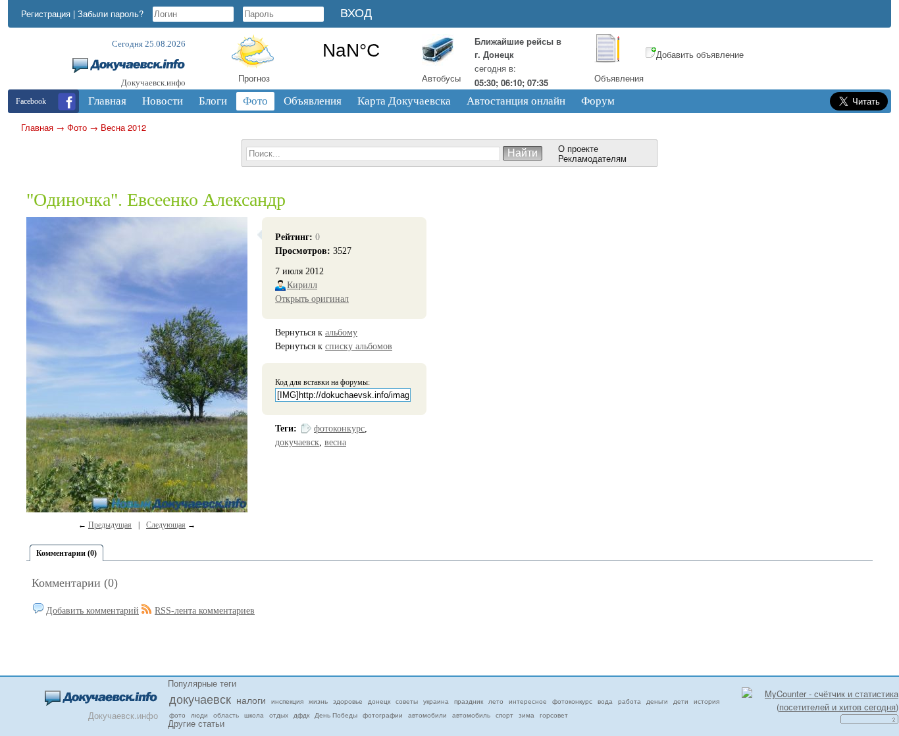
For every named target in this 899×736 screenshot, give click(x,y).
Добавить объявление (700, 54)
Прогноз (254, 78)
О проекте (578, 148)
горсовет (554, 715)
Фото (77, 127)
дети (680, 701)
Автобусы (441, 78)
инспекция (287, 701)
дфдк (301, 715)
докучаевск (297, 442)
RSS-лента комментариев (205, 611)
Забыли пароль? (110, 13)
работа (629, 701)
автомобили (427, 715)
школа (254, 715)
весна (335, 442)
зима (526, 715)
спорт (504, 715)
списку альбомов (358, 346)
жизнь (318, 701)
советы (407, 701)
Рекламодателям (592, 158)
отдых (278, 715)
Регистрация (45, 13)
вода (605, 701)
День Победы (336, 715)
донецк (379, 701)
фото (177, 715)
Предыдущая (110, 524)
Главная (37, 127)
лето (495, 701)
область (226, 715)
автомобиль (471, 715)
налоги (251, 699)
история (706, 701)
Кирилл (302, 285)
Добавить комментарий (92, 611)
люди (199, 715)
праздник (468, 701)
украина (436, 701)
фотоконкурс (339, 428)
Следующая (166, 524)
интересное (528, 701)
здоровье (348, 701)
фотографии (383, 715)
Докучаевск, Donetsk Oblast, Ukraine (351, 50)
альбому (341, 332)
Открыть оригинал (312, 299)
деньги (657, 701)
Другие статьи (196, 723)
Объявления (619, 78)
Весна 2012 (123, 127)
